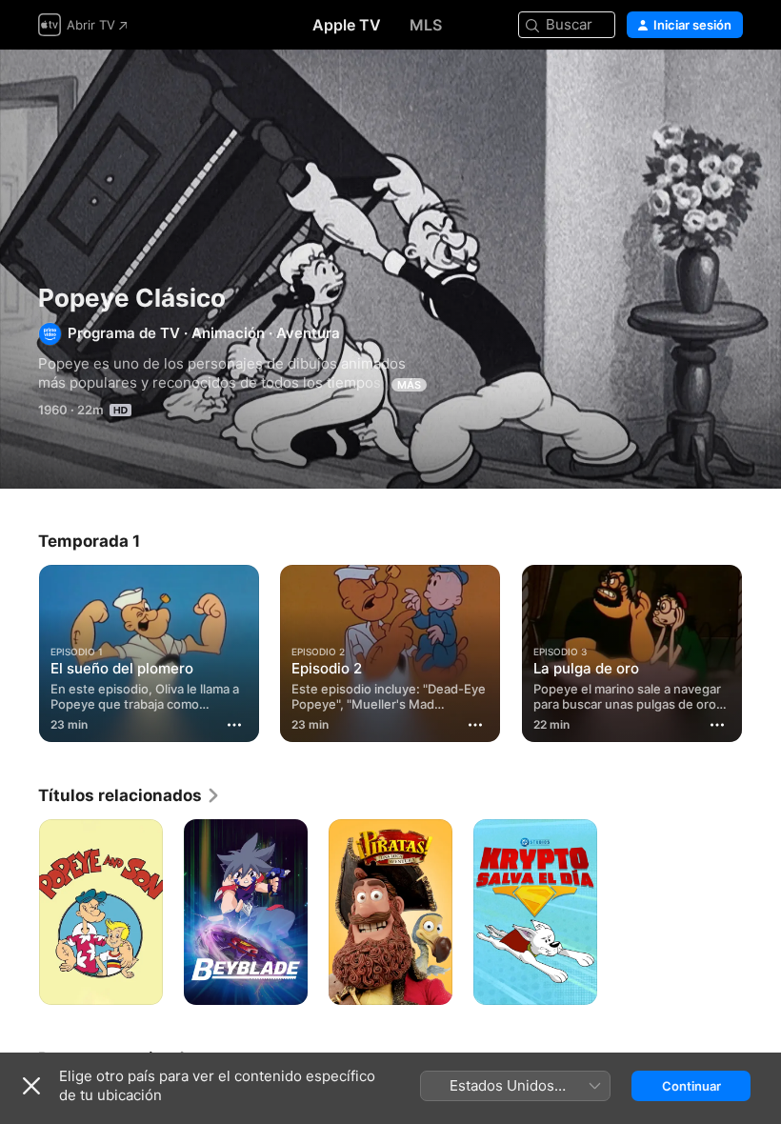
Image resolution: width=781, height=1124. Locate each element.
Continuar (691, 1086)
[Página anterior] (19, 649)
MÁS (409, 384)
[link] (129, 795)
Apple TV (346, 24)
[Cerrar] (31, 1085)
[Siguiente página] (762, 649)
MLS (426, 24)
